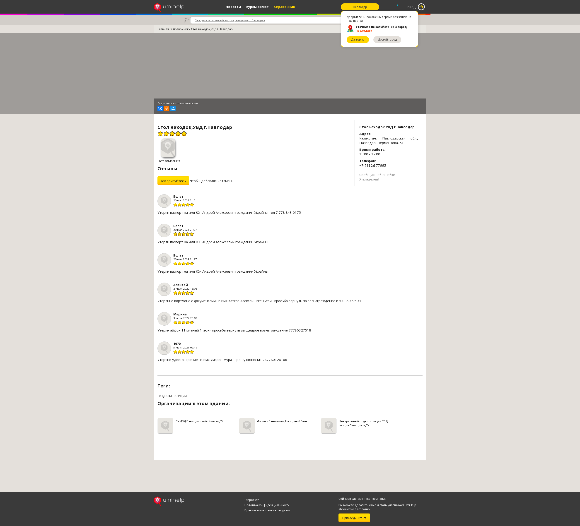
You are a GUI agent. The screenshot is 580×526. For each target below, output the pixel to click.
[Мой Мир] (173, 108)
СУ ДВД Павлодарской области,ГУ (199, 421)
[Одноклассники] (166, 108)
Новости (233, 7)
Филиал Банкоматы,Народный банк (282, 421)
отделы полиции (173, 395)
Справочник (284, 7)
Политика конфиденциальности (267, 505)
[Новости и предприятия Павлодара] (169, 7)
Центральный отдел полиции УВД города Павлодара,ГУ (363, 423)
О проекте (251, 500)
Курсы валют (257, 7)
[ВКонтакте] (160, 108)
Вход (411, 7)
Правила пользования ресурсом (267, 510)
